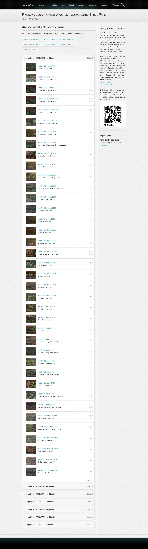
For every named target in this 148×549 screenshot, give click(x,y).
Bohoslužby (52, 5)
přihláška (104, 145)
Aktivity (81, 5)
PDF (91, 67)
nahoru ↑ (90, 480)
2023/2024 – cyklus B (67, 39)
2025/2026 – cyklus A (30, 39)
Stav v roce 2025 (107, 82)
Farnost (41, 5)
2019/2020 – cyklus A (30, 49)
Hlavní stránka (28, 5)
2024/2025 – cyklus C (49, 39)
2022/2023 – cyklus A (30, 44)
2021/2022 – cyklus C (49, 44)
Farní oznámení (67, 5)
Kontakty (104, 5)
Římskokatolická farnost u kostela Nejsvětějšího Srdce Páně (64, 14)
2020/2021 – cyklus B (67, 44)
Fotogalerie (92, 5)
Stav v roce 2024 (107, 85)
